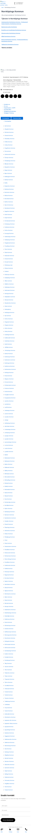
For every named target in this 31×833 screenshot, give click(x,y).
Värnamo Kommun (9, 761)
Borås (6, 183)
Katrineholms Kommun (10, 369)
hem (2, 7)
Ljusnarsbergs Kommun (10, 442)
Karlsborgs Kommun (10, 356)
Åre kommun (8, 151)
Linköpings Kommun (10, 432)
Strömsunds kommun (10, 647)
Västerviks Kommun (9, 764)
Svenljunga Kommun (10, 660)
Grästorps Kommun (9, 274)
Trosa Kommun (8, 707)
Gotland (7, 271)
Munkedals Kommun (10, 489)
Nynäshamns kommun (10, 518)
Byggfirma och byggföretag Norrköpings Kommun (13, 30)
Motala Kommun (9, 483)
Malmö (6, 454)
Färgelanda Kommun (10, 243)
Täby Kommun (8, 663)
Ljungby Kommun (9, 435)
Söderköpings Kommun (10, 612)
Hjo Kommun (8, 315)
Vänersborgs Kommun (10, 745)
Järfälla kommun (9, 347)
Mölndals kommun (9, 473)
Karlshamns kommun (10, 360)
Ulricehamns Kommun (10, 717)
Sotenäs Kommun (9, 628)
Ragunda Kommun (9, 575)
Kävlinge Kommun (9, 372)
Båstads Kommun (9, 164)
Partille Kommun (8, 568)
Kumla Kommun (8, 391)
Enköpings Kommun (10, 224)
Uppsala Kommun (9, 726)
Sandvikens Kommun (10, 584)
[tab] (6, 118)
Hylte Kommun (8, 344)
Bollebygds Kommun (10, 176)
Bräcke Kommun (9, 195)
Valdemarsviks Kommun (10, 739)
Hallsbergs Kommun (9, 287)
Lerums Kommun (9, 413)
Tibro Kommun (8, 669)
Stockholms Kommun (10, 638)
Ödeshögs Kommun (9, 527)
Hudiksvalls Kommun (10, 337)
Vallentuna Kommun (9, 742)
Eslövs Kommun (9, 230)
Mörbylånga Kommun (10, 480)
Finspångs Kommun (9, 246)
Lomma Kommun (9, 445)
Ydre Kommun (8, 786)
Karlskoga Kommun (9, 363)
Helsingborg (8, 309)
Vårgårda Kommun (9, 755)
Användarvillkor (7, 109)
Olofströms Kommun (10, 530)
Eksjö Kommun (8, 217)
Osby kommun (8, 543)
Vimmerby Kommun (9, 780)
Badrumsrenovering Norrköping (9, 27)
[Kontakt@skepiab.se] (1, 89)
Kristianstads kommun (10, 385)
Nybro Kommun (8, 508)
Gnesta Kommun (9, 258)
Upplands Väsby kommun (11, 723)
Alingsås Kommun (9, 129)
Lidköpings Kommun (10, 423)
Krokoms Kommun (9, 388)
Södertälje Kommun (9, 616)
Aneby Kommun (8, 145)
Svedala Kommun (9, 657)
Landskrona (7, 404)
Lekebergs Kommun (9, 410)
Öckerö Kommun (9, 524)
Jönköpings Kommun (10, 350)
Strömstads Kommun (10, 644)
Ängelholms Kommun (10, 148)
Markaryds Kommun (9, 461)
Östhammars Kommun (10, 556)
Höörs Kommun (8, 328)
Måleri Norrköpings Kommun (8, 36)
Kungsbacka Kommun (10, 397)
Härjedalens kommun (10, 296)
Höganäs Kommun (9, 322)
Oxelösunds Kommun (10, 565)
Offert (2, 831)
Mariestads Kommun (10, 458)
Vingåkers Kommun (9, 783)
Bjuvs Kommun (8, 173)
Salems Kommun (9, 581)
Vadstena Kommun (9, 733)
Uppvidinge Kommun (10, 729)
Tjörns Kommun (8, 682)
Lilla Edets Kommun (9, 426)
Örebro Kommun (9, 533)
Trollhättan (7, 704)
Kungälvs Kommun (9, 394)
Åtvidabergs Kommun (10, 160)
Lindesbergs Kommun (10, 429)
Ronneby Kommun (9, 578)
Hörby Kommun (8, 331)
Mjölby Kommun (9, 470)
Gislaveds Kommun (9, 255)
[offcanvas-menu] (30, 3)
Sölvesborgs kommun (10, 625)
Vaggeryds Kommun (10, 736)
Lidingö (6, 420)
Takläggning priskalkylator (10, 111)
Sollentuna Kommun (9, 619)
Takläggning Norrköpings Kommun (10, 44)
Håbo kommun (8, 281)
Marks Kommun (8, 464)
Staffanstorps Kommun (10, 631)
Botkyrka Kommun (9, 189)
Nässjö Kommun (9, 496)
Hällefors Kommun (9, 284)
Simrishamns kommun (10, 594)
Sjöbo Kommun (8, 597)
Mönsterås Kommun (10, 477)
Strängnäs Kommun (9, 641)
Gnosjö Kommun (9, 262)
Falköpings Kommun (10, 239)
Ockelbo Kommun (9, 521)
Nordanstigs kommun (10, 502)
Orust (6, 540)
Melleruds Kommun (9, 467)
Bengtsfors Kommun (10, 167)
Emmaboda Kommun (10, 220)
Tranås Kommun (9, 695)
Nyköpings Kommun (10, 511)
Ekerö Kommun (8, 214)
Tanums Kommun (9, 666)
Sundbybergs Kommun (10, 650)
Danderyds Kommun (10, 208)
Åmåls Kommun (8, 141)
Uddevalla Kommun (9, 714)
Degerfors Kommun (9, 211)
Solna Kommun (8, 622)
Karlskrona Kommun (10, 366)
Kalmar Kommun (9, 353)
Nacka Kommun (8, 492)
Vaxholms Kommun (9, 767)
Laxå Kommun (8, 407)
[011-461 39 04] (1, 92)
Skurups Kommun (9, 606)
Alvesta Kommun (9, 135)
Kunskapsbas (8, 121)
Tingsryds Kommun (9, 679)
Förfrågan (10, 831)
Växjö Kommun (8, 771)
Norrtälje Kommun (9, 505)
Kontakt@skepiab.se (8, 89)
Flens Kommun (8, 249)
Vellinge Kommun (9, 774)
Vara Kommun (8, 748)
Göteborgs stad (8, 265)
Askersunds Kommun (10, 154)
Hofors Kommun (9, 318)
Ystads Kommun (9, 790)
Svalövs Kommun (9, 654)
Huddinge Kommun (9, 334)
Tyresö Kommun (9, 710)
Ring (26, 831)
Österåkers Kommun (10, 549)
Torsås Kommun (9, 691)
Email (18, 831)
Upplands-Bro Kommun (10, 720)
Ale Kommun (8, 126)
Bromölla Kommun (9, 198)
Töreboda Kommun (9, 688)
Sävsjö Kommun (9, 587)
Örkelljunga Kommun (10, 537)
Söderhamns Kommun (10, 609)
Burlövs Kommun (9, 201)
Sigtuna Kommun (9, 590)
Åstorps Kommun (9, 157)
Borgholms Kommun (10, 186)
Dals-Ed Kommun (9, 205)
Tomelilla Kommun (9, 685)
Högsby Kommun (9, 325)
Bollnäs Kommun (9, 179)
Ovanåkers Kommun (10, 562)
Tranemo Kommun (9, 698)
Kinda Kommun (8, 375)
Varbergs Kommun (9, 752)
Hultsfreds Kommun (9, 341)
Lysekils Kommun (9, 451)
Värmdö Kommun (9, 758)
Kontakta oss (7, 104)
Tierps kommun (8, 676)
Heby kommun (8, 306)
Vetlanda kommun (9, 777)
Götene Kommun (9, 268)
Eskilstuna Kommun (9, 227)
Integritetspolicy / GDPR (9, 107)
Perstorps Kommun (9, 571)
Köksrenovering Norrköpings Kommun (10, 33)
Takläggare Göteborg (9, 113)
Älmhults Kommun (9, 132)
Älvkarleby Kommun (9, 138)
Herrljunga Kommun (9, 312)
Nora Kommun (8, 499)
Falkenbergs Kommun (10, 236)
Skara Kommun (8, 600)
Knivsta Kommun (9, 382)
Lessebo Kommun (9, 417)
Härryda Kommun (9, 300)
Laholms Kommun (9, 401)
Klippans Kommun (9, 379)
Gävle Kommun (8, 252)
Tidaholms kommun (9, 673)
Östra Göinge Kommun (10, 559)
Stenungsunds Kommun (10, 635)
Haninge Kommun (9, 293)
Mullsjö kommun (9, 486)
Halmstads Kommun (10, 290)
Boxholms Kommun (9, 192)
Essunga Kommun (9, 233)
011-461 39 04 (6, 92)
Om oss (6, 106)
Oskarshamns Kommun (10, 546)
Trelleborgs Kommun (10, 701)
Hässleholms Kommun (10, 303)
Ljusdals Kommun (9, 439)
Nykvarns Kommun (9, 514)
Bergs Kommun (8, 170)
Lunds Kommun (8, 448)
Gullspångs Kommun (10, 277)
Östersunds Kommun (10, 552)
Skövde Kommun (9, 603)
